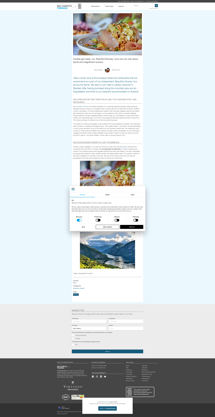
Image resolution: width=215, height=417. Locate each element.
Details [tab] (107, 194)
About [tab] (133, 194)
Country (75, 325)
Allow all (131, 227)
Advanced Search (153, 8)
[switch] (98, 220)
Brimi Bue (123, 147)
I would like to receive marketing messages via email (86, 341)
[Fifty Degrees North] (66, 6)
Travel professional (80, 335)
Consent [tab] (82, 194)
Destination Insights (78, 288)
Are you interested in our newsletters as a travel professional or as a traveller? (92, 332)
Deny (83, 227)
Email (111, 325)
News (74, 282)
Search (156, 5)
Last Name (112, 318)
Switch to (107, 408)
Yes (76, 344)
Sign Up (107, 351)
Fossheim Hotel (81, 106)
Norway (76, 294)
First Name (75, 318)
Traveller (77, 338)
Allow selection (107, 227)
